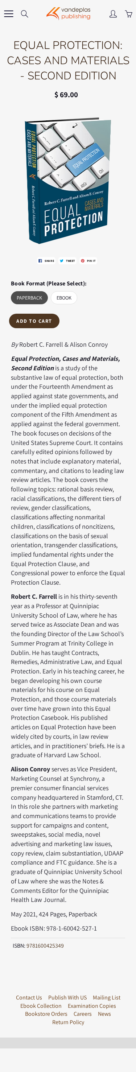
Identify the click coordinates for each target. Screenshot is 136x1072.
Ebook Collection (41, 1006)
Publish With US (67, 997)
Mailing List (106, 997)
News (104, 1014)
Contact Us (29, 997)
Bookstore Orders (46, 1014)
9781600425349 (45, 945)
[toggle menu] (8, 13)
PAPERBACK (29, 297)
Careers (83, 1014)
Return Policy (68, 1022)
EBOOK (64, 297)
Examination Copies (92, 1006)
